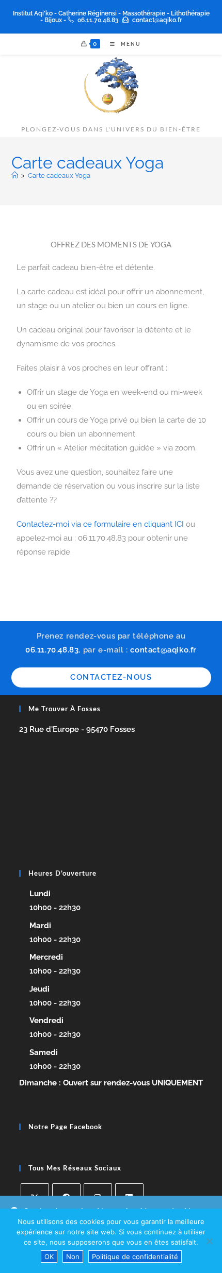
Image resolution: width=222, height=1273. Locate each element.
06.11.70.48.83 (98, 20)
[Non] (209, 1241)
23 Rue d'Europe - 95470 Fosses (77, 729)
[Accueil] (14, 175)
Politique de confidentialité (135, 1256)
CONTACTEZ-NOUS (111, 677)
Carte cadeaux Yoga (59, 175)
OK (49, 1256)
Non (73, 1256)
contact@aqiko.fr (157, 20)
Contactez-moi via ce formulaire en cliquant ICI (100, 524)
